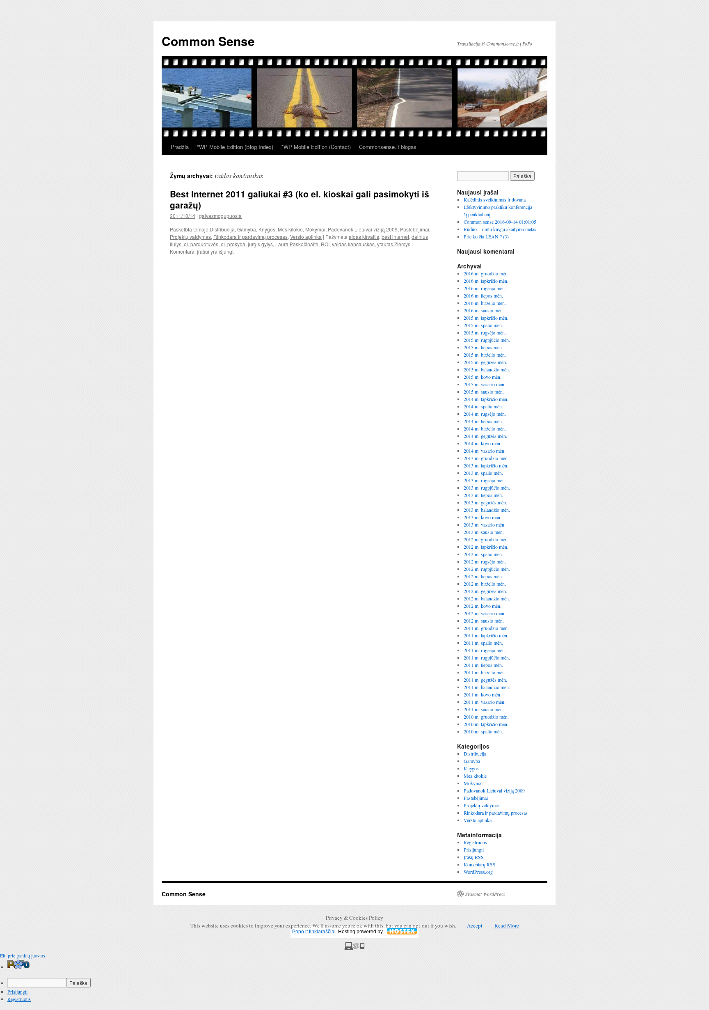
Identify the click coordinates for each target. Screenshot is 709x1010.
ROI (325, 243)
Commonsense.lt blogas (387, 147)
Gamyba (246, 229)
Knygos (266, 229)
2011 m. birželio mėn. (485, 672)
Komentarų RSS (480, 864)
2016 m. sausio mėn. (484, 310)
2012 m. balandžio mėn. (487, 598)
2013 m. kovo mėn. (482, 517)
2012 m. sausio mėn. (484, 620)
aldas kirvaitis (364, 236)
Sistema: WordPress (485, 894)
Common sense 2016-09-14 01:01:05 (500, 221)
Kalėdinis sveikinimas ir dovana (495, 199)
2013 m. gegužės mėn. (485, 502)
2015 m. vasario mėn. (484, 384)
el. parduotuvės (201, 243)
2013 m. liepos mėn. (483, 495)
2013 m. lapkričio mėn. (486, 465)
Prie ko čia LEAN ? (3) (486, 236)
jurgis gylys (260, 243)
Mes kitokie (290, 229)
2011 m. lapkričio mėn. (486, 635)
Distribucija (222, 229)
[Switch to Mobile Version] (354, 948)
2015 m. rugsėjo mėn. (485, 332)
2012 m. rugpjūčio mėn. (487, 569)
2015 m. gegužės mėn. (485, 362)
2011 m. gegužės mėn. (485, 679)
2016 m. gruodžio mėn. (486, 273)
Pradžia (180, 147)
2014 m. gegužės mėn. (485, 436)
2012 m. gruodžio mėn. (486, 539)
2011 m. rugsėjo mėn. (485, 650)
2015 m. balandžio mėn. (487, 369)
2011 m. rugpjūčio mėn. (487, 657)
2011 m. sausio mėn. (484, 709)
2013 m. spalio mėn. (483, 473)
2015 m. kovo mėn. (482, 376)
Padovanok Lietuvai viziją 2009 (363, 229)
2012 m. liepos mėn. (483, 576)
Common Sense (208, 41)
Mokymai (315, 229)
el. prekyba (233, 243)
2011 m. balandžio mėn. (487, 687)
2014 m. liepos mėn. (483, 421)
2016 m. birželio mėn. (485, 303)
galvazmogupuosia (220, 215)
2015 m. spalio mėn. (483, 325)
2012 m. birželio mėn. (485, 583)
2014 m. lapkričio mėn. (486, 399)
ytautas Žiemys (393, 243)
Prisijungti (474, 849)
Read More (506, 925)
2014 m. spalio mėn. (483, 406)
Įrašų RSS (474, 857)
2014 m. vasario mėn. (484, 450)
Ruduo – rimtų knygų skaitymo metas (500, 229)
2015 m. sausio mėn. (484, 391)
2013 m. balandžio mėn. (487, 509)
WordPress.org (478, 871)
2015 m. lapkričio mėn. (486, 317)
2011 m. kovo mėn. (482, 694)
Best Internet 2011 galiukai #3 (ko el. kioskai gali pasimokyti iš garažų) (299, 199)
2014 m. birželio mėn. (485, 428)
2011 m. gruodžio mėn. (486, 628)
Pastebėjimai (414, 229)
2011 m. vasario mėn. (484, 702)
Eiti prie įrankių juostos (22, 955)
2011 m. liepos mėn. (483, 665)
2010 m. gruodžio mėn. (486, 716)
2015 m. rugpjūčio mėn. (487, 340)
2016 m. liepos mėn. (483, 295)
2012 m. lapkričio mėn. (486, 546)
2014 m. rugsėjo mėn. (485, 413)
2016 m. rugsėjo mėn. (485, 288)
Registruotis (475, 842)
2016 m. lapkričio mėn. (486, 280)
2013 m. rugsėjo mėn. (485, 480)
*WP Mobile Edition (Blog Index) (235, 147)
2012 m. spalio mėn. (483, 554)
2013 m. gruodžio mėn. (486, 458)
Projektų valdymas (190, 236)
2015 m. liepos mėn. (483, 347)
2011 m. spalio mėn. (483, 642)
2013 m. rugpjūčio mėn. (487, 487)
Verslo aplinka (306, 236)
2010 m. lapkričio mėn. (486, 724)
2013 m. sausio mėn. (484, 532)
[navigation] (354, 981)
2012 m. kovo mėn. (482, 605)
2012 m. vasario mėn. (484, 613)
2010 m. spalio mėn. (483, 731)
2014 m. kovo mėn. (482, 443)
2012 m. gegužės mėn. (485, 591)
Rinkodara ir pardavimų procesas (250, 236)
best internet (395, 236)
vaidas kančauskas (353, 243)
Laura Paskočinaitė (296, 243)
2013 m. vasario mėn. (484, 524)
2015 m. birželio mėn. (485, 354)
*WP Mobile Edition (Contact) (316, 147)
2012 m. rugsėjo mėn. (485, 561)
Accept (475, 925)
